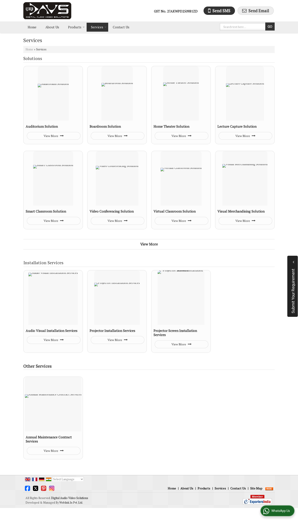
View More (51, 136)
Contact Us (121, 27)
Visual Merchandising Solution (241, 211)
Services (97, 27)
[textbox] (243, 27)
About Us (52, 27)
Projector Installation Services (112, 330)
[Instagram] (51, 488)
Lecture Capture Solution (237, 126)
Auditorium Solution (42, 126)
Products (74, 27)
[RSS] (269, 488)
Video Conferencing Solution (112, 211)
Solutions (32, 58)
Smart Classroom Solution (46, 211)
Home (32, 27)
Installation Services (43, 263)
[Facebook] (27, 488)
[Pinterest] (43, 488)
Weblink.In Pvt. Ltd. (71, 502)
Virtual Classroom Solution (175, 211)
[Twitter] (35, 488)
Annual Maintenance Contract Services (49, 439)
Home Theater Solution (171, 126)
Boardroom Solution (105, 126)
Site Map (256, 488)
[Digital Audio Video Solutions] (47, 10)
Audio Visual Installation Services (51, 330)
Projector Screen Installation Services (175, 332)
